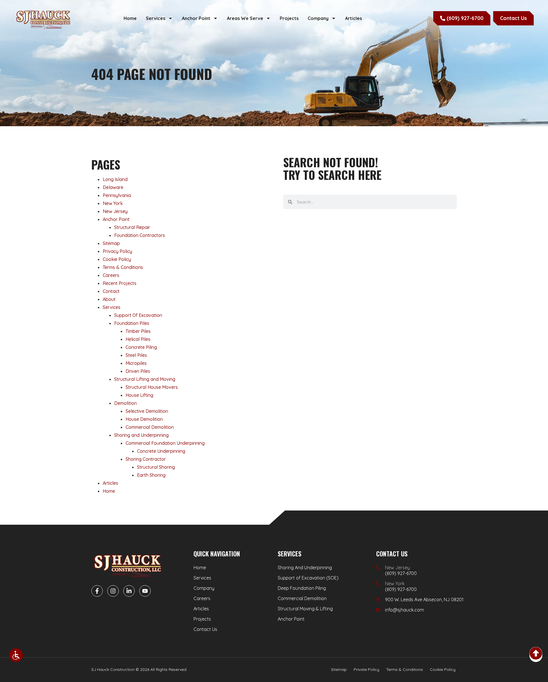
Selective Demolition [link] (147, 411)
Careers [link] (111, 275)
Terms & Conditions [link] (123, 267)
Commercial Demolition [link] (150, 427)
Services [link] (155, 18)
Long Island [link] (115, 179)
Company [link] (318, 18)
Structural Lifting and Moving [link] (144, 379)
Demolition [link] (125, 403)
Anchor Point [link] (196, 18)
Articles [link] (353, 18)
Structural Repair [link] (132, 227)
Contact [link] (111, 291)
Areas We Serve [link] (245, 18)
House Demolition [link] (144, 419)
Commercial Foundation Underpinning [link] (165, 443)
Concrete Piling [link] (141, 347)
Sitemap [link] (111, 243)
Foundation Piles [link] (131, 323)
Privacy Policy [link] (117, 251)
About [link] (109, 299)
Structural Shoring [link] (156, 467)
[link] (16, 655)
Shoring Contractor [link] (146, 459)
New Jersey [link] (115, 211)
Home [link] (130, 18)
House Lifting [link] (139, 395)
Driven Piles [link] (138, 371)
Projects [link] (289, 18)
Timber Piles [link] (138, 331)
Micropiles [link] (136, 363)
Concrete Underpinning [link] (161, 451)
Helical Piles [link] (138, 339)
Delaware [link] (113, 187)
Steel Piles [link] (136, 355)
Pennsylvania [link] (117, 195)
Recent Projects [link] (119, 283)
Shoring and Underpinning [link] (141, 435)
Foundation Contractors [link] (139, 235)
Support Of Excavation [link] (138, 315)
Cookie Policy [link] (117, 259)
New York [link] (113, 203)
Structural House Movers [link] (152, 387)
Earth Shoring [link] (151, 475)
